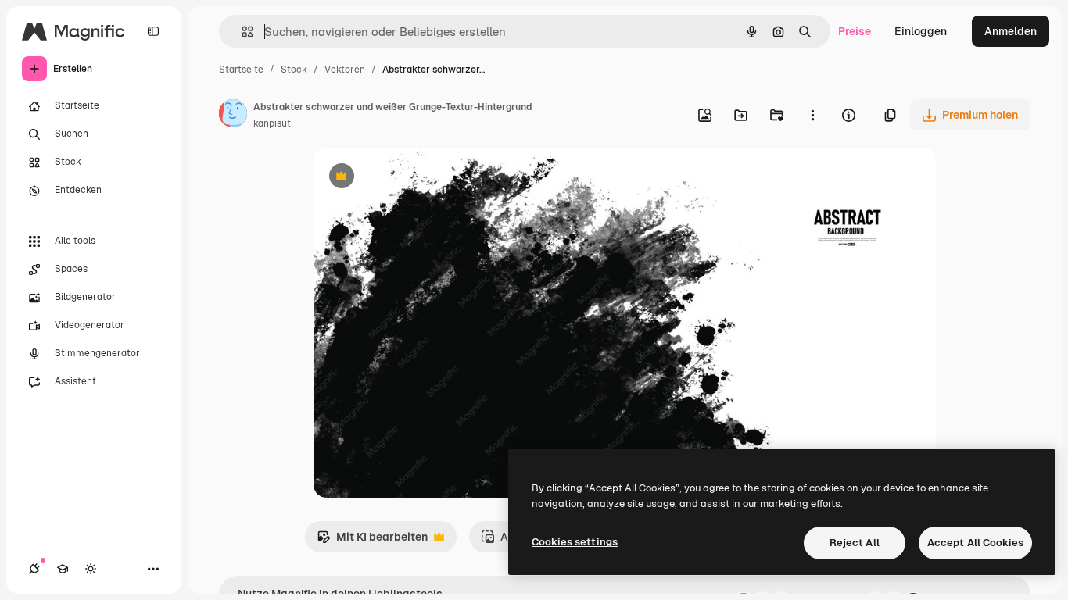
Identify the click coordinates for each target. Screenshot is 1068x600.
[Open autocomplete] (241, 32)
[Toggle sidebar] (153, 31)
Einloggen (920, 31)
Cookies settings (575, 541)
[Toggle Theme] (90, 568)
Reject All (855, 542)
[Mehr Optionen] (812, 114)
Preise (854, 31)
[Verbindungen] (34, 568)
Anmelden (1010, 31)
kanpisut (272, 123)
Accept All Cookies (975, 542)
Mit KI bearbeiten (372, 541)
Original (413, 177)
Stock (294, 69)
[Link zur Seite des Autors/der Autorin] (233, 115)
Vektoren (344, 69)
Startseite (241, 69)
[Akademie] (62, 568)
